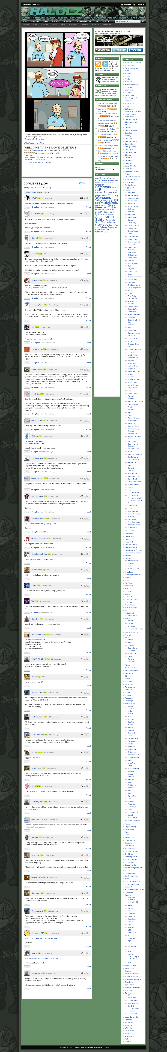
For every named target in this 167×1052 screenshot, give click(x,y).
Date (32, 188)
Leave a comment (34, 162)
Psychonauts (132, 421)
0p (39, 953)
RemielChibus (36, 349)
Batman (130, 621)
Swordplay (129, 892)
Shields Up (129, 854)
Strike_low (35, 855)
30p (45, 819)
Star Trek (131, 1006)
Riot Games (132, 785)
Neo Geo (131, 927)
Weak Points (40, 159)
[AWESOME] (34, 153)
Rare (129, 782)
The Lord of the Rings (135, 629)
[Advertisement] (55, 1018)
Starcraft (131, 468)
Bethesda (131, 719)
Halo (129, 328)
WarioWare (132, 519)
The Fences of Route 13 (106, 135)
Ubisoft (130, 815)
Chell (97, 183)
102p (44, 349)
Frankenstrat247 (37, 933)
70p (46, 734)
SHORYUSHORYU (38, 659)
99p (49, 554)
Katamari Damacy (134, 333)
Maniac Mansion (133, 358)
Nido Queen (102, 109)
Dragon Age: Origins (135, 277)
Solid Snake (110, 220)
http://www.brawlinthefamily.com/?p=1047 (40, 524)
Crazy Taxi (131, 245)
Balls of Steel (129, 95)
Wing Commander (134, 522)
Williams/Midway (134, 820)
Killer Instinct (132, 338)
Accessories (132, 897)
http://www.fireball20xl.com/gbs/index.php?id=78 (43, 958)
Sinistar (130, 452)
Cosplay (128, 136)
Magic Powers (130, 605)
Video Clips (107, 25)
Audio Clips (129, 82)
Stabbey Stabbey (131, 873)
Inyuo (29, 139)
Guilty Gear (132, 317)
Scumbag (128, 843)
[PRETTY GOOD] (32, 153)
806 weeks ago (51, 973)
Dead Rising (132, 258)
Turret (97, 227)
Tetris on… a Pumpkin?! (106, 103)
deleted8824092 (37, 478)
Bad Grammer (130, 90)
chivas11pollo (36, 421)
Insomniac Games (134, 755)
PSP (129, 941)
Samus (110, 215)
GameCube (132, 919)
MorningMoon (36, 280)
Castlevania (132, 228)
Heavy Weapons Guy (107, 197)
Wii (129, 949)
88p (44, 877)
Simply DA (35, 394)
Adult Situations (130, 65)
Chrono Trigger (133, 231)
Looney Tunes (133, 1001)
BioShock (131, 209)
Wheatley (103, 229)
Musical (128, 635)
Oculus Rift (134, 902)
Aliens (127, 71)
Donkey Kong (132, 271)
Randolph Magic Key (39, 554)
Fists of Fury (129, 182)
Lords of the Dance (132, 599)
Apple (130, 905)
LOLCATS (128, 597)
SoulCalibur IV (133, 457)
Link (115, 200)
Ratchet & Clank (133, 426)
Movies (54, 25)
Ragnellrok (35, 619)
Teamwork (128, 971)
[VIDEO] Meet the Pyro (106, 146)
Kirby (105, 200)
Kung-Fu (128, 591)
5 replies (36, 490)
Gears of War (132, 309)
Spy (105, 224)
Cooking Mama (133, 236)
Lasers (127, 594)
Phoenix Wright (133, 404)
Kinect (132, 899)
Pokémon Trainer (106, 207)
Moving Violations (131, 632)
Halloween (131, 566)
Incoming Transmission (133, 575)
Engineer (106, 190)
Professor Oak (107, 212)
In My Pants (129, 572)
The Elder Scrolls (134, 493)
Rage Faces (129, 829)
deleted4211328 (37, 820)
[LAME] (27, 153)
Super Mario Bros (134, 476)
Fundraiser (131, 651)
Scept (33, 786)
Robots (127, 835)
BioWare (131, 722)
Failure (127, 174)
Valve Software (133, 818)
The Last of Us (133, 495)
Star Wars (131, 626)
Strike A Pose (129, 887)
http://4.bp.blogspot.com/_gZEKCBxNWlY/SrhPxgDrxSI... (46, 288)
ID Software (132, 752)
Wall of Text (129, 1028)
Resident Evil (132, 434)
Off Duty (128, 676)
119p (40, 253)
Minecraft (131, 377)
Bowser (111, 178)
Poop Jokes (129, 698)
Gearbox (131, 744)
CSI (129, 995)
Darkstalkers (132, 255)
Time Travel (129, 982)
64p (45, 717)
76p (40, 238)
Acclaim (130, 711)
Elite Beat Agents (134, 285)
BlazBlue (131, 212)
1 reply (35, 452)
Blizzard (130, 725)
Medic (114, 202)
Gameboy (131, 916)
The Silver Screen (131, 977)
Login (27, 192)
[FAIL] (25, 153)
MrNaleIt (34, 436)
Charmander (114, 180)
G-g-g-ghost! (129, 188)
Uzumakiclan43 (37, 692)
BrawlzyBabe (36, 768)
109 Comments (46, 162)
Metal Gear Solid (134, 371)
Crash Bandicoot (134, 242)
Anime (127, 76)
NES (129, 930)
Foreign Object (130, 185)
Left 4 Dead (132, 352)
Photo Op (128, 690)
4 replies (36, 231)
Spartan (98, 225)
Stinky (127, 879)
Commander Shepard (106, 183)
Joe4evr (34, 953)
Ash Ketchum (101, 178)
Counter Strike (133, 239)
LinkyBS (34, 238)
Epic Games (132, 741)
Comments (140, 4)
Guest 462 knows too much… (108, 151)
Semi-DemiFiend (37, 735)
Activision (131, 714)
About (106, 21)
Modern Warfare (133, 380)
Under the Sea (130, 1020)
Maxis (130, 766)
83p (45, 496)
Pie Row (34, 753)
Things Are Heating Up (133, 979)
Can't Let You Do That (133, 112)
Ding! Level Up (130, 152)
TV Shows (95, 25)
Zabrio (33, 585)
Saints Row (132, 441)
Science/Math (130, 840)
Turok (130, 508)
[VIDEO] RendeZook (105, 140)
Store (45, 21)
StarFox (130, 471)
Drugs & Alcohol (130, 166)
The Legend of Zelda (135, 498)
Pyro (98, 214)
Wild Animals (129, 1036)
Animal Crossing (133, 195)
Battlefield (131, 204)
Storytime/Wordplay (132, 884)
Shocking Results (131, 857)
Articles (130, 640)
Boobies (128, 101)
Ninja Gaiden (132, 388)
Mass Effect (132, 363)
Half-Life (131, 325)
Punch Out (131, 423)
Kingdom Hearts (133, 344)
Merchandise (132, 653)
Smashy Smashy (131, 859)
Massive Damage (131, 608)
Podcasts (131, 656)
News (63, 25)
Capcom (131, 730)
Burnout (130, 220)
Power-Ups (129, 701)
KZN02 (34, 198)
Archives (66, 21)
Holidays (44, 25)
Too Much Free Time (132, 988)
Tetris (130, 490)
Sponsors (131, 662)
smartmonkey (36, 877)
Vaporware (129, 1022)
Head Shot (129, 542)
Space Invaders (133, 460)
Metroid (130, 374)
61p (44, 420)
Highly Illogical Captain (133, 553)
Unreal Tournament (134, 514)
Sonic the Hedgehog (135, 454)
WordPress (99, 1047)
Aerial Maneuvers (131, 68)
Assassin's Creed (134, 198)
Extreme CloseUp (131, 171)
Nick (106, 205)
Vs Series (131, 517)
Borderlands (132, 217)
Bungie (130, 727)
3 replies (36, 207)
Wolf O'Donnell (103, 230)
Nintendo (51, 157)
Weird (127, 1033)
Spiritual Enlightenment (133, 868)
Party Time (129, 684)
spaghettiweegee (38, 519)
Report (88, 207)
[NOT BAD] (30, 153)
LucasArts (131, 763)
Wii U (130, 952)
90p (48, 538)
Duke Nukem (132, 280)
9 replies (36, 247)
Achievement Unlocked (133, 62)
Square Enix (132, 796)
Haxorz (127, 539)
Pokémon (59, 157)
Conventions (132, 648)
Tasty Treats (129, 968)
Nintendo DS (132, 933)
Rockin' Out (129, 838)
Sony (129, 793)
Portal (130, 415)
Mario (105, 202)
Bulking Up (129, 106)
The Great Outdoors (132, 974)
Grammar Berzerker (38, 538)
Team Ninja (132, 807)
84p (44, 369)
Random (35, 21)
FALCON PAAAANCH (132, 177)
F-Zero (130, 291)
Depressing (129, 149)
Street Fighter (132, 473)
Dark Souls (132, 252)
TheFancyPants (37, 802)
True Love (128, 990)
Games (35, 25)
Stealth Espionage (131, 876)
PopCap (131, 779)
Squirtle (111, 225)
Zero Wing (131, 530)
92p (39, 198)
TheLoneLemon (37, 717)
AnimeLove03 (36, 973)
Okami (130, 391)
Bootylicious (129, 104)
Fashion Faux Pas (131, 180)
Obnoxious (129, 673)
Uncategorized (133, 511)
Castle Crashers (133, 225)
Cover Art (128, 139)
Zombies (128, 1042)
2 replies (36, 298)
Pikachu (112, 205)
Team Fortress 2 (133, 484)
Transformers (132, 1014)
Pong (130, 412)
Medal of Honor (133, 366)
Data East (131, 733)
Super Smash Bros (134, 482)
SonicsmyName (37, 305)
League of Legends (135, 349)
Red (32, 327)
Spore (130, 465)
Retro (127, 832)
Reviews (131, 659)
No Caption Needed (132, 668)
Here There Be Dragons (133, 550)
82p (42, 213)
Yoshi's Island (132, 528)
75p (44, 570)
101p (47, 518)
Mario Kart (131, 360)
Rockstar (131, 788)
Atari (129, 911)
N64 (129, 925)
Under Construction (132, 1017)
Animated (128, 73)
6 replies (36, 414)
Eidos (130, 736)
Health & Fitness (131, 545)
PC (129, 935)
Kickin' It (128, 588)
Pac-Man (131, 396)
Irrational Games (133, 758)
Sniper (109, 217)
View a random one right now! (105, 95)
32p (40, 837)
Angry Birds (132, 193)
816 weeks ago (47, 198)
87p (41, 619)
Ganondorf (106, 192)
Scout (99, 217)
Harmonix (131, 747)
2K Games (131, 708)
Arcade (130, 908)
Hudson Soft (132, 749)
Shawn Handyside (38, 150)
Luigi (97, 203)
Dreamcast (131, 914)
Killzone (130, 341)
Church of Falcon (131, 130)
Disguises (128, 158)
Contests (131, 645)
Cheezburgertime (131, 122)
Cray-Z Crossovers (131, 141)
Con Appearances (83, 21)
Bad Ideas (128, 93)
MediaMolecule (133, 768)
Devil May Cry (133, 263)
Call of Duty (132, 223)
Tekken (130, 487)
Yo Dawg (128, 1039)
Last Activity (46, 188)
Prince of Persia (133, 418)
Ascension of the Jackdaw (107, 129)
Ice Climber (132, 330)
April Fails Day (133, 560)
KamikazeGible (37, 458)
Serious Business (131, 851)
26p (42, 893)
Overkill (127, 679)
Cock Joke (129, 133)
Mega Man (99, 205)
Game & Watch (133, 306)
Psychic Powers (130, 703)
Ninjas (127, 665)
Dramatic (128, 163)
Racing (127, 824)
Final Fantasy (132, 296)
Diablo (130, 266)
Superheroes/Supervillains (134, 890)
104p (37, 327)
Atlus (129, 716)
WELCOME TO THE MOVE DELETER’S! (50, 147)
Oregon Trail (132, 393)
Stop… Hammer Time (132, 881)
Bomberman (132, 215)
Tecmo (130, 810)
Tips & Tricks (129, 985)
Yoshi (107, 232)
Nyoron (34, 677)
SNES (130, 944)
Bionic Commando (134, 206)
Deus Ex (131, 260)
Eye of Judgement (134, 288)
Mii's (126, 610)
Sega (130, 790)
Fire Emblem (132, 299)
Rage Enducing (130, 827)
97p (44, 280)
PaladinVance (36, 570)
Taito (129, 799)
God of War (132, 312)
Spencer (34, 254)
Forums (55, 21)
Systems (84, 25)
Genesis (131, 922)
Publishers (73, 25)
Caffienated (129, 109)
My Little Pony (133, 1003)
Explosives (129, 169)
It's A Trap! (128, 583)
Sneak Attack (129, 862)
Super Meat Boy (133, 479)
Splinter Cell (132, 462)
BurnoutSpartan (37, 496)
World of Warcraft (134, 525)
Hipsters (128, 556)
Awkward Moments (36, 157)
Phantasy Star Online (135, 401)
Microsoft (131, 771)
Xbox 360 (131, 955)
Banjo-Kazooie (133, 201)
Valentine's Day (133, 569)
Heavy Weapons (131, 547)
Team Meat (132, 804)
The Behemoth (133, 812)
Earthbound (132, 282)
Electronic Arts (133, 738)
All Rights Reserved (80, 1047)
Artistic (26, 25)
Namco (130, 774)
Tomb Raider (132, 506)
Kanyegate (129, 586)
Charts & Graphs (131, 119)
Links (97, 21)
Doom (130, 274)
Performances (130, 687)
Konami (130, 760)
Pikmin (130, 407)
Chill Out (128, 125)
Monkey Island (133, 382)
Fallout (130, 293)
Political (128, 695)
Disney (130, 623)
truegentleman (36, 369)
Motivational (129, 613)
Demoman (103, 187)
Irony (46, 157)
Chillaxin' (128, 128)
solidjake (34, 837)
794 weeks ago (50, 893)
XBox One (131, 962)
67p (48, 659)
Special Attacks (30, 159)
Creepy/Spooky (130, 144)
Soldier (100, 220)
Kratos (109, 200)
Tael (33, 601)
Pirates (127, 692)
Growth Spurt (129, 536)
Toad (116, 225)
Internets (128, 577)
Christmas (131, 563)
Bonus (130, 643)
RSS (101, 70)
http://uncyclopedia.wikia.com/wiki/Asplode (41, 938)
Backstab (128, 87)
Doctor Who (132, 998)
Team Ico (131, 801)
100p (42, 394)
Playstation (132, 938)
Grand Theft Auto (134, 315)
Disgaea (131, 269)
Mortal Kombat (133, 385)
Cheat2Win (35, 214)
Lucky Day (129, 602)
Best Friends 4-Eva (132, 98)
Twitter (109, 70)
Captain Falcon (102, 180)
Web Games (132, 946)
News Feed (128, 4)
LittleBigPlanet (133, 355)
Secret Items (129, 846)
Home (25, 21)
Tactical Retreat (130, 966)
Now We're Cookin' (132, 671)
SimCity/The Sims (134, 449)
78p (40, 436)
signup (33, 192)
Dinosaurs (128, 155)
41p (43, 768)
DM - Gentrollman (38, 635)
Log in (107, 1047)
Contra (130, 234)
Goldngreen (35, 893)
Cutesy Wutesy (130, 147)
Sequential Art (68, 157)
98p (45, 801)
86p (45, 458)
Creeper (99, 185)
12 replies (36, 343)
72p (39, 677)
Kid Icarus (131, 336)
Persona (131, 399)
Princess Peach (103, 209)
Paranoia (128, 682)
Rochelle (105, 215)
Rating (38, 188)
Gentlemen (129, 534)
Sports (127, 870)
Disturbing (128, 160)
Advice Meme (132, 615)
